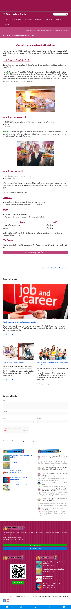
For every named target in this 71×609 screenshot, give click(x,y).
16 (49, 384)
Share (47, 267)
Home (6, 19)
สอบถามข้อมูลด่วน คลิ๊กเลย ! (37, 253)
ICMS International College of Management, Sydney (18, 478)
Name (5, 411)
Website (39, 418)
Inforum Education (15, 470)
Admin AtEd (14, 459)
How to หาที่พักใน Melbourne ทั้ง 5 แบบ (20, 485)
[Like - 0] (65, 267)
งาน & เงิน (48, 30)
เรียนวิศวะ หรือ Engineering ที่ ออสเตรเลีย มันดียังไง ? (21, 456)
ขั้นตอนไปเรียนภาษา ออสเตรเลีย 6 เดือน (20, 463)
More (7, 334)
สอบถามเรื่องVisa (36, 545)
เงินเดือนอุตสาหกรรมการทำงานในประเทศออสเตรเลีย (19, 322)
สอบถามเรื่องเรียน (36, 548)
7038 (54, 267)
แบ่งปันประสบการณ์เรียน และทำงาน (37, 30)
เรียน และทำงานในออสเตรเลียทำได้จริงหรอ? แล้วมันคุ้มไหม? (54, 489)
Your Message (8, 401)
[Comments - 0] (60, 267)
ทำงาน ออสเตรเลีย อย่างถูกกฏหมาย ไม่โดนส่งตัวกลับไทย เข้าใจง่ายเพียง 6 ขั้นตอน (52, 457)
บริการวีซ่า (58, 19)
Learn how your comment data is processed (40, 441)
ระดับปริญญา (28, 19)
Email (5, 418)
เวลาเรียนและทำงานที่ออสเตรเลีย (13, 363)
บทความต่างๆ (48, 19)
